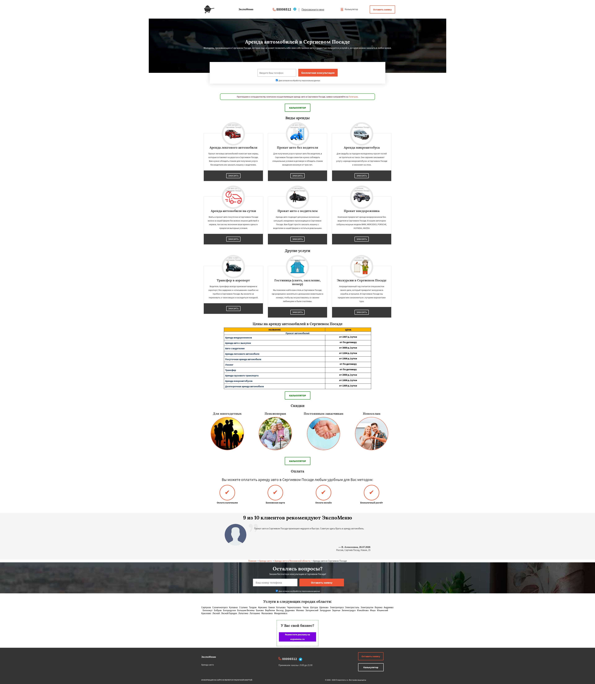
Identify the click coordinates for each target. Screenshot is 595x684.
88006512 (283, 9)
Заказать (233, 175)
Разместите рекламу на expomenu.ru (297, 637)
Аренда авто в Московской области (292, 560)
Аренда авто (265, 560)
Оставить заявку (382, 9)
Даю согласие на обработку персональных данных (299, 80)
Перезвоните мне (313, 9)
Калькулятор (351, 9)
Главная (252, 560)
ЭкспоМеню (208, 657)
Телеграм (353, 96)
